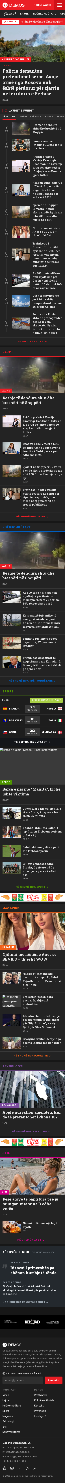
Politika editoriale (44, 1400)
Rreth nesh (40, 1395)
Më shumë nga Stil (30, 1239)
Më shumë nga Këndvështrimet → (25, 1302)
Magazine (11, 908)
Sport (8, 691)
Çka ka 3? (10, 13)
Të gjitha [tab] (9, 117)
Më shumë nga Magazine (31, 1055)
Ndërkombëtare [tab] (30, 117)
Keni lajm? (43, 5)
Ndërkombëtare (44, 13)
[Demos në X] (19, 1468)
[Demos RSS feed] (34, 1468)
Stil (6, 1153)
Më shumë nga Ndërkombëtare (31, 680)
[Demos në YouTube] (27, 1468)
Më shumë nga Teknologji (30, 1131)
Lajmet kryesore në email (25, 1373)
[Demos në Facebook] (4, 1468)
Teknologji (13, 1066)
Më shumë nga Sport (31, 887)
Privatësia (40, 1411)
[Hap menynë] (59, 5)
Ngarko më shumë (30, 341)
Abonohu (53, 1380)
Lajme (24, 13)
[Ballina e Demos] (14, 5)
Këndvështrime (16, 1252)
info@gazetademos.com (16, 1451)
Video (6, 1395)
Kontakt (39, 1405)
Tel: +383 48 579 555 (14, 1460)
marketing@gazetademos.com (20, 1456)
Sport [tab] (49, 117)
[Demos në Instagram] (12, 1468)
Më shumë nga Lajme (30, 516)
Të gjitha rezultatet (30, 742)
